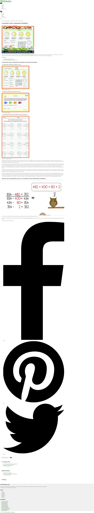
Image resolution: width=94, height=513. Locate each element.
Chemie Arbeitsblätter (4, 503)
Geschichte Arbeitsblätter (5, 507)
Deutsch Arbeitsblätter (5, 504)
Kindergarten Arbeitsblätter (5, 509)
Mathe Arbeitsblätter (4, 510)
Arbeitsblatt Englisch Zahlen (7, 474)
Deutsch (3, 13)
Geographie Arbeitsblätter (5, 506)
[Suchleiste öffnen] (1, 10)
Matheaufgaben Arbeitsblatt (28, 218)
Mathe (2, 15)
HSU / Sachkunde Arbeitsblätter (6, 508)
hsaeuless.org (49, 55)
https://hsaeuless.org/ (55, 218)
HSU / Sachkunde (4, 17)
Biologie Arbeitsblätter (5, 502)
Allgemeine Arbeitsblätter (5, 501)
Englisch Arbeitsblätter (5, 505)
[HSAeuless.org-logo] (5, 2)
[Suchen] (11, 457)
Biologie (3, 16)
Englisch (3, 14)
